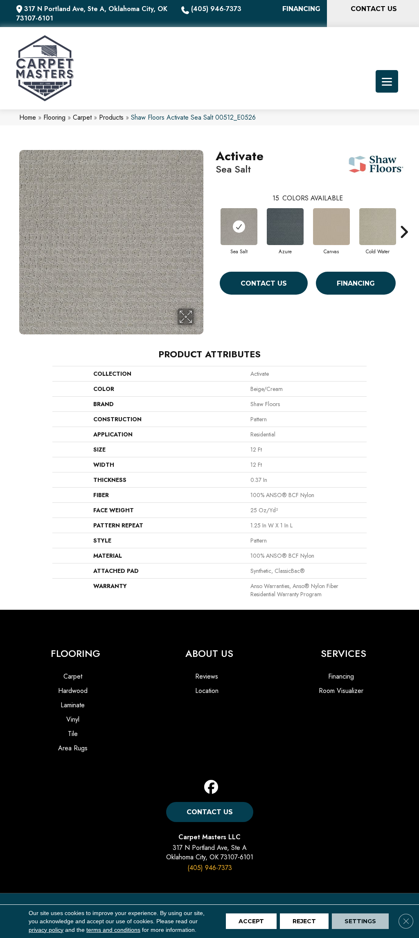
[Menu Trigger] (387, 81)
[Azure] (285, 226)
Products (111, 117)
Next (404, 220)
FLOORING (75, 653)
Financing (356, 283)
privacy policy (46, 930)
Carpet (82, 117)
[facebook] (211, 787)
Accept (251, 921)
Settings (360, 921)
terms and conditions (113, 930)
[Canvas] (331, 226)
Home (27, 117)
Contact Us (264, 283)
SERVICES (343, 653)
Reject (304, 921)
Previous (211, 220)
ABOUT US (209, 653)
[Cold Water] (377, 226)
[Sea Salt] (239, 226)
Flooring (54, 117)
